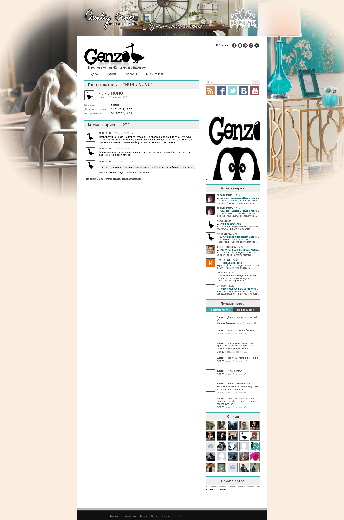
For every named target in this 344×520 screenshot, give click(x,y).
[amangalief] (255, 425)
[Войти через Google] (251, 45)
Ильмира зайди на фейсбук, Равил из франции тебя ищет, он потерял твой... (237, 214)
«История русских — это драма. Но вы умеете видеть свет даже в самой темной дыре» (235, 346)
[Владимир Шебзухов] (210, 467)
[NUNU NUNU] (90, 137)
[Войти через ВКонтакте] (240, 45)
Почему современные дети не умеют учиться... (238, 289)
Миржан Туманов (226, 323)
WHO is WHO (234, 370)
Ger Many (222, 286)
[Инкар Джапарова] (221, 446)
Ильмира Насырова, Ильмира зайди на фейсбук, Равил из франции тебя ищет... (237, 201)
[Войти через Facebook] (234, 45)
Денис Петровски (226, 247)
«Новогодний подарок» (230, 263)
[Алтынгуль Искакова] (244, 467)
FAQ (178, 516)
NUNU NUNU (106, 133)
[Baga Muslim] (233, 436)
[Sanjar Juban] (233, 446)
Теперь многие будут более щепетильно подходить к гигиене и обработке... (237, 227)
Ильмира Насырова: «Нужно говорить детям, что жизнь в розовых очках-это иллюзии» (238, 198)
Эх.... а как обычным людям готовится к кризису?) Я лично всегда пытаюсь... (236, 253)
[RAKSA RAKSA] (244, 436)
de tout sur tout (224, 195)
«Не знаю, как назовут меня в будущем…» (238, 276)
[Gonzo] (114, 57)
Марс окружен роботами (240, 330)
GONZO (220, 333)
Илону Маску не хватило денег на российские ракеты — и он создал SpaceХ (236, 401)
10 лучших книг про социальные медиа (238, 237)
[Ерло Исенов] (255, 446)
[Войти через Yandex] (256, 45)
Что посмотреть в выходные (242, 358)
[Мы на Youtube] (254, 90)
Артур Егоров (224, 221)
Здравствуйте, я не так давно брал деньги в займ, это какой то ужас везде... (238, 266)
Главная (114, 516)
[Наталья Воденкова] (244, 456)
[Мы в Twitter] (232, 90)
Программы (129, 516)
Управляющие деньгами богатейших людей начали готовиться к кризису (238, 250)
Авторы (131, 74)
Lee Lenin (222, 272)
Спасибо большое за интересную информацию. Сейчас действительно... (237, 240)
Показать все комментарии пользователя (113, 178)
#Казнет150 (154, 74)
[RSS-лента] (210, 90)
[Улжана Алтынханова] (210, 456)
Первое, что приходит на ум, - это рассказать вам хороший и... (234, 279)
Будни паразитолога (229, 224)
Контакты (167, 516)
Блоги (111, 74)
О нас (154, 516)
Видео (93, 74)
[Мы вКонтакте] (243, 90)
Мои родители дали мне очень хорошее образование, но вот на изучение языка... (238, 292)
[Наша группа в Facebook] (221, 90)
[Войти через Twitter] (245, 45)
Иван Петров (223, 260)
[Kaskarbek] (233, 467)
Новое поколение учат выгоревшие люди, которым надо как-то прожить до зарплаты (237, 386)
